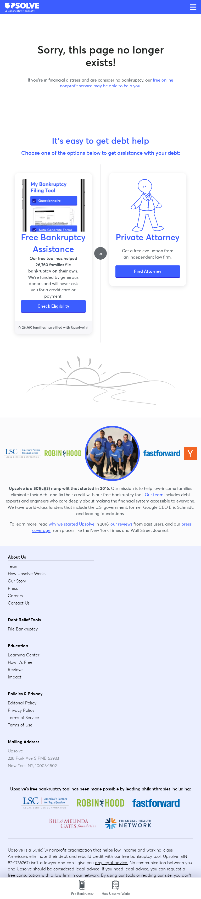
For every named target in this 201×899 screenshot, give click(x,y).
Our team (154, 494)
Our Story (17, 581)
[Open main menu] (193, 7)
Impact (14, 676)
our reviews (121, 524)
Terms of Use (20, 724)
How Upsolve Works (27, 573)
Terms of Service (23, 717)
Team (13, 566)
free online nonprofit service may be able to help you (117, 82)
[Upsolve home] (22, 6)
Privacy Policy (21, 710)
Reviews (15, 669)
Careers (15, 595)
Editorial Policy (22, 702)
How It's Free (20, 662)
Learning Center (23, 654)
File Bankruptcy (23, 629)
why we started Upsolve (71, 524)
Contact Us (19, 603)
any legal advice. (111, 862)
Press (13, 588)
